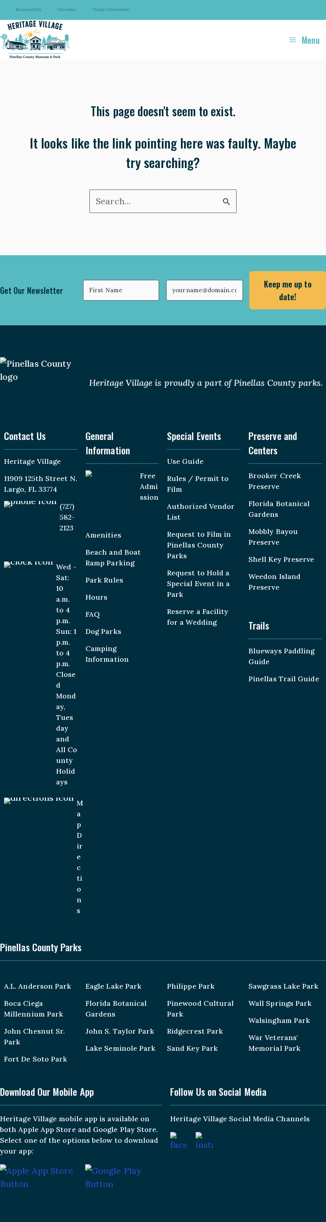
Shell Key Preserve (281, 559)
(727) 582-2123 (67, 517)
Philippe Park (191, 986)
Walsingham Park (279, 1020)
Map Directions (80, 856)
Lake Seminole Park (120, 1048)
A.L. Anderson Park (37, 986)
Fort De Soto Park (35, 1059)
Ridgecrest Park (195, 1031)
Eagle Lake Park (113, 986)
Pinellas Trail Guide (283, 678)
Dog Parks (103, 631)
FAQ (92, 614)
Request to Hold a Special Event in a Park (198, 583)
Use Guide (185, 461)
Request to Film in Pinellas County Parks (199, 545)
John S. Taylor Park (120, 1031)
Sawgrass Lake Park (283, 986)
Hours (96, 597)
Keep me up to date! (288, 290)
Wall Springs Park (280, 1003)
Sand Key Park (192, 1048)
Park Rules (104, 580)
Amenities (103, 535)
